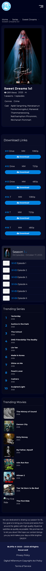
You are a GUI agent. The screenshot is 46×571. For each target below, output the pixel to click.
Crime (17, 101)
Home (5, 19)
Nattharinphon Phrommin (24, 116)
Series (15, 19)
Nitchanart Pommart (21, 120)
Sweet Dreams (29, 19)
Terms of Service (23, 566)
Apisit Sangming (18, 106)
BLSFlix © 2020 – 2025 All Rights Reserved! (23, 548)
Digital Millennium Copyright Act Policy (23, 561)
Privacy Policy (23, 555)
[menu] (41, 6)
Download (24, 157)
